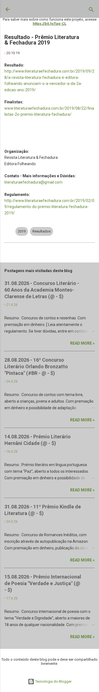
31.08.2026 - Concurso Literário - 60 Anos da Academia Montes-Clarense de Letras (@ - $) (41, 289)
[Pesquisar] (91, 11)
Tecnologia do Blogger (53, 681)
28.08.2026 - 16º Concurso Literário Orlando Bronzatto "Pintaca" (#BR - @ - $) (36, 366)
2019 (22, 231)
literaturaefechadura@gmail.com (33, 182)
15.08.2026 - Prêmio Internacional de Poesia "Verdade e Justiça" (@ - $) (42, 583)
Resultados (41, 231)
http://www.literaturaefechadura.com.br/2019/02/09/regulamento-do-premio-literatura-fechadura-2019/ (49, 206)
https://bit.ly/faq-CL (49, 23)
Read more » (82, 343)
